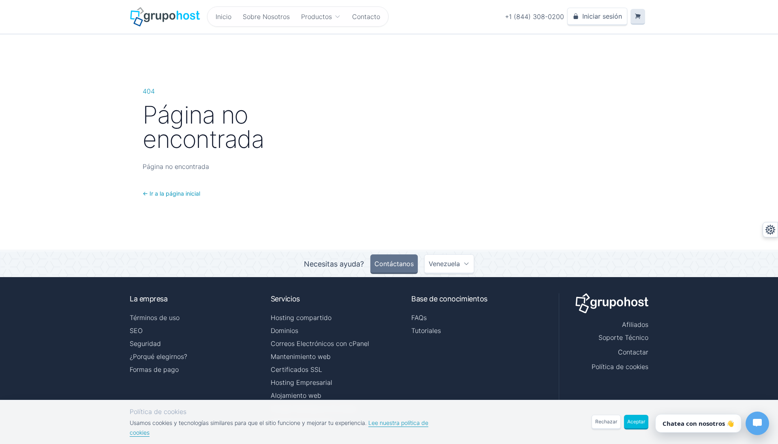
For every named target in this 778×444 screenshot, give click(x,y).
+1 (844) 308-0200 (534, 17)
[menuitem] (321, 17)
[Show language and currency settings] (770, 229)
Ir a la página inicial (171, 193)
